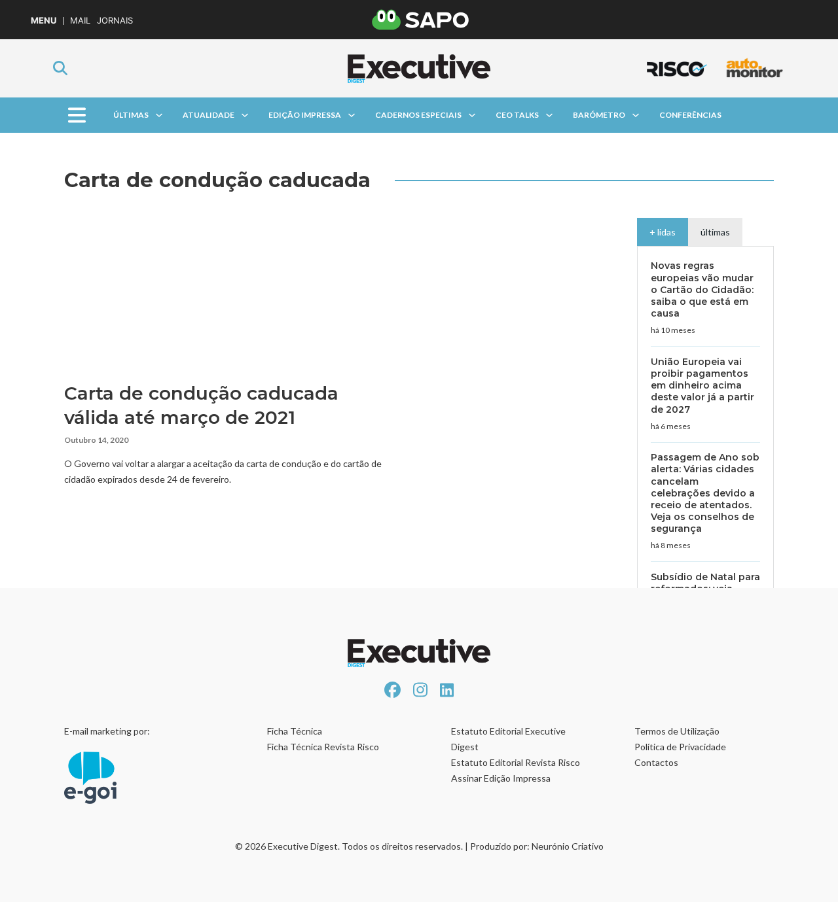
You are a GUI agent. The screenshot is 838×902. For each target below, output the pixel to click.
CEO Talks (517, 115)
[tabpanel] (705, 458)
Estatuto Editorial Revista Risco (515, 762)
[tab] (662, 232)
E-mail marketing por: (107, 731)
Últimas (131, 115)
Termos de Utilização (677, 731)
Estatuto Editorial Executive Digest (508, 738)
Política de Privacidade (680, 746)
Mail (80, 20)
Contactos (656, 762)
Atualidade (208, 115)
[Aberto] (76, 115)
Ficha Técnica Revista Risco (323, 746)
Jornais (115, 20)
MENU (43, 20)
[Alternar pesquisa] (60, 68)
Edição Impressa (304, 115)
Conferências (690, 115)
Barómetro (599, 115)
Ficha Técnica (294, 731)
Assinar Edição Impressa (501, 778)
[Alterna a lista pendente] (159, 115)
